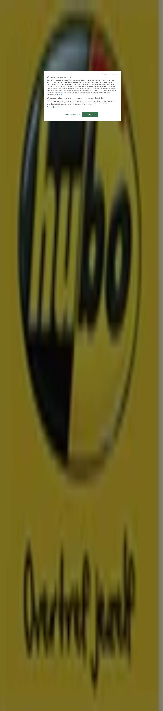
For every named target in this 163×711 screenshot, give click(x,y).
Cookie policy (58, 94)
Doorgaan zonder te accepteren (110, 74)
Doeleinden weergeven (72, 114)
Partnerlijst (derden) (54, 107)
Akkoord (90, 114)
